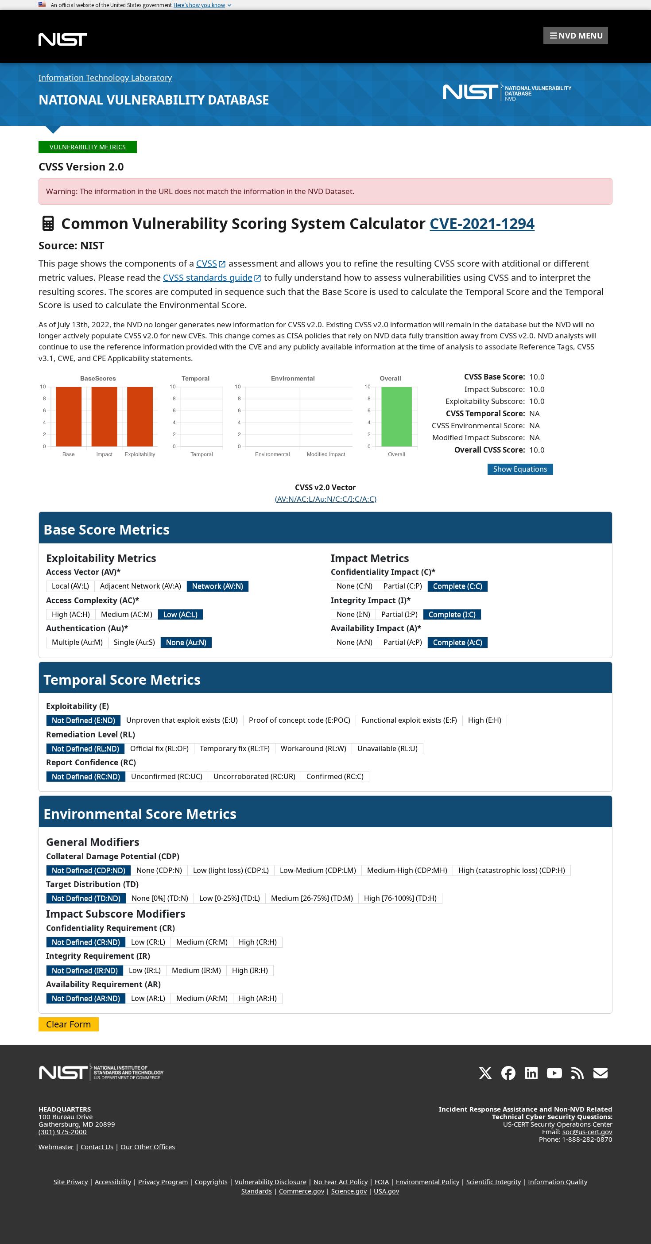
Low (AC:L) (180, 614)
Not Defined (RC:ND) (86, 776)
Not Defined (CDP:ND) (88, 870)
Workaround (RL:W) (313, 748)
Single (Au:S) (134, 642)
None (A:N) (354, 642)
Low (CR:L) (148, 942)
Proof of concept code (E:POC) (299, 720)
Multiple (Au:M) (77, 642)
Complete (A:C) (457, 642)
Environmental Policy (427, 1182)
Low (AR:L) (148, 998)
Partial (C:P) (403, 586)
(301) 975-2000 (63, 1131)
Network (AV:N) (217, 586)
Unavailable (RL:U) (387, 748)
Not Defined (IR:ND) (85, 970)
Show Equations (520, 469)
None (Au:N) (186, 642)
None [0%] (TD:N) (160, 898)
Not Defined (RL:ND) (85, 748)
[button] (575, 35)
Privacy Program (163, 1182)
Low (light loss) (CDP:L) (231, 870)
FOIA (382, 1182)
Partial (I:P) (399, 614)
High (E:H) (484, 720)
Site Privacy (71, 1182)
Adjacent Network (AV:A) (140, 586)
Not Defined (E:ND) (83, 720)
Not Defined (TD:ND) (86, 898)
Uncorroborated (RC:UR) (254, 776)
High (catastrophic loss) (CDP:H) (511, 870)
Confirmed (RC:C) (335, 776)
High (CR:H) (258, 942)
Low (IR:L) (145, 970)
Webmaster (56, 1146)
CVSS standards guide (207, 277)
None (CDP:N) (159, 870)
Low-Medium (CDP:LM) (318, 870)
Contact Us (97, 1146)
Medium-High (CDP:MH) (407, 870)
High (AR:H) (258, 998)
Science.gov (349, 1191)
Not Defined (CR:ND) (86, 942)
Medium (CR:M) (202, 942)
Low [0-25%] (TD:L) (229, 898)
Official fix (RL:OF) (159, 748)
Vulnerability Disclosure (270, 1182)
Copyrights (211, 1182)
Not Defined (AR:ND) (86, 998)
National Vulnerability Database (154, 99)
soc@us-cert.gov (587, 1131)
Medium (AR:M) (202, 998)
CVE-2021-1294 (482, 223)
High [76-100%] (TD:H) (400, 898)
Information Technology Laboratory (105, 77)
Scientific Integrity (493, 1182)
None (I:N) (353, 614)
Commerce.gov (301, 1191)
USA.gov (386, 1191)
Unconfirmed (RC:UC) (166, 776)
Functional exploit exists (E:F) (409, 720)
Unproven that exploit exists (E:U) (182, 720)
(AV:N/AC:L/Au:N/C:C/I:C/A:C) (325, 499)
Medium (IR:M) (196, 970)
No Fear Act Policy (341, 1182)
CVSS (206, 263)
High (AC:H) (71, 614)
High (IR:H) (250, 970)
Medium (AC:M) (126, 614)
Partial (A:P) (403, 642)
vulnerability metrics (88, 147)
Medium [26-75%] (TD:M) (312, 898)
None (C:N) (354, 586)
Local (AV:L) (70, 586)
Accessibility (113, 1182)
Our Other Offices (147, 1146)
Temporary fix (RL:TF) (235, 748)
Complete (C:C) (457, 586)
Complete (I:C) (452, 614)
